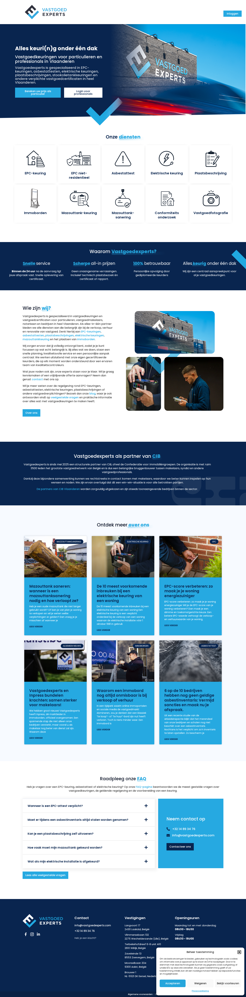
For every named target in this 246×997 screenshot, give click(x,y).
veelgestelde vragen (65, 397)
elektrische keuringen (89, 335)
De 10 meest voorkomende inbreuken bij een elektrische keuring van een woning (122, 593)
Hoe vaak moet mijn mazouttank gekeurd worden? (65, 848)
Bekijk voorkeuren (228, 983)
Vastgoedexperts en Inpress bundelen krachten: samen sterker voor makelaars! (53, 698)
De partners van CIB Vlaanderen (58, 489)
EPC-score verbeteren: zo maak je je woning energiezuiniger (188, 591)
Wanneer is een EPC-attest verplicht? (55, 806)
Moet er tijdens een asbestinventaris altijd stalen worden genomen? (78, 820)
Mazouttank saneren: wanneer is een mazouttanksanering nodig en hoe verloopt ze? (53, 593)
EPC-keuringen (91, 332)
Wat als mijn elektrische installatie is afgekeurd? (64, 861)
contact (37, 379)
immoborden (86, 339)
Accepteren (172, 983)
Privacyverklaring (200, 990)
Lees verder (36, 626)
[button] (239, 952)
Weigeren (200, 983)
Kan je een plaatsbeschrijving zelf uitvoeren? (61, 834)
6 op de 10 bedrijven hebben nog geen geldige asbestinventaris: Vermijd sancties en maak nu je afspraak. (189, 700)
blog (92, 393)
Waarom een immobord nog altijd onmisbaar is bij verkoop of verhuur (122, 695)
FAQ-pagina (144, 787)
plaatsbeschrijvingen (59, 335)
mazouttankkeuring (36, 339)
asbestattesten (33, 335)
